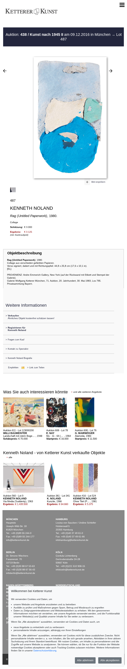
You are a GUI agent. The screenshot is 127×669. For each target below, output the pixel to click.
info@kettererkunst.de (17, 540)
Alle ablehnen (85, 660)
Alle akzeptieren (109, 660)
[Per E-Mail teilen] (22, 367)
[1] (4, 70)
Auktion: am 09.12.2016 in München (58, 34)
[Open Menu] (122, 5)
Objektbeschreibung (24, 253)
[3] (110, 70)
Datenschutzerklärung (44, 650)
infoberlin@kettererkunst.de (20, 573)
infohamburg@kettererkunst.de (72, 540)
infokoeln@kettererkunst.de (70, 569)
